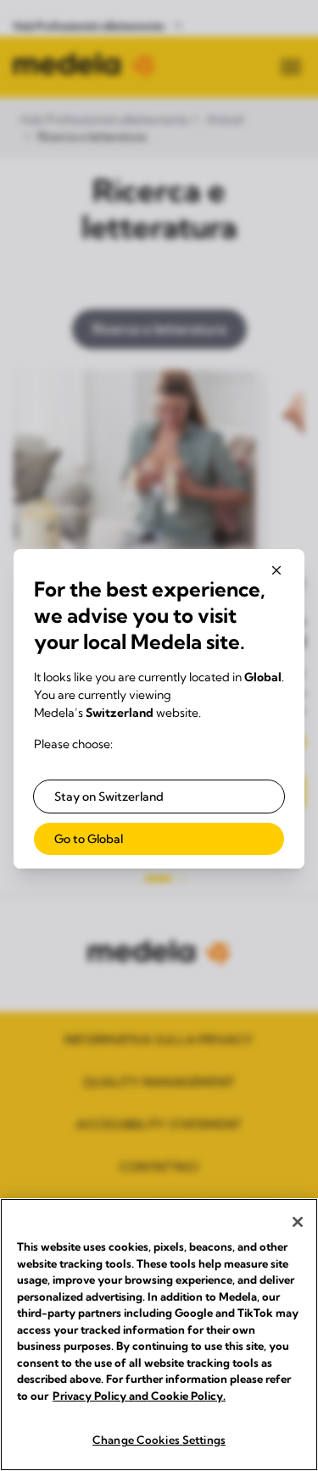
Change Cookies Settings (159, 1439)
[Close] (297, 1222)
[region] (159, 1334)
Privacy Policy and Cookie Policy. (139, 1395)
